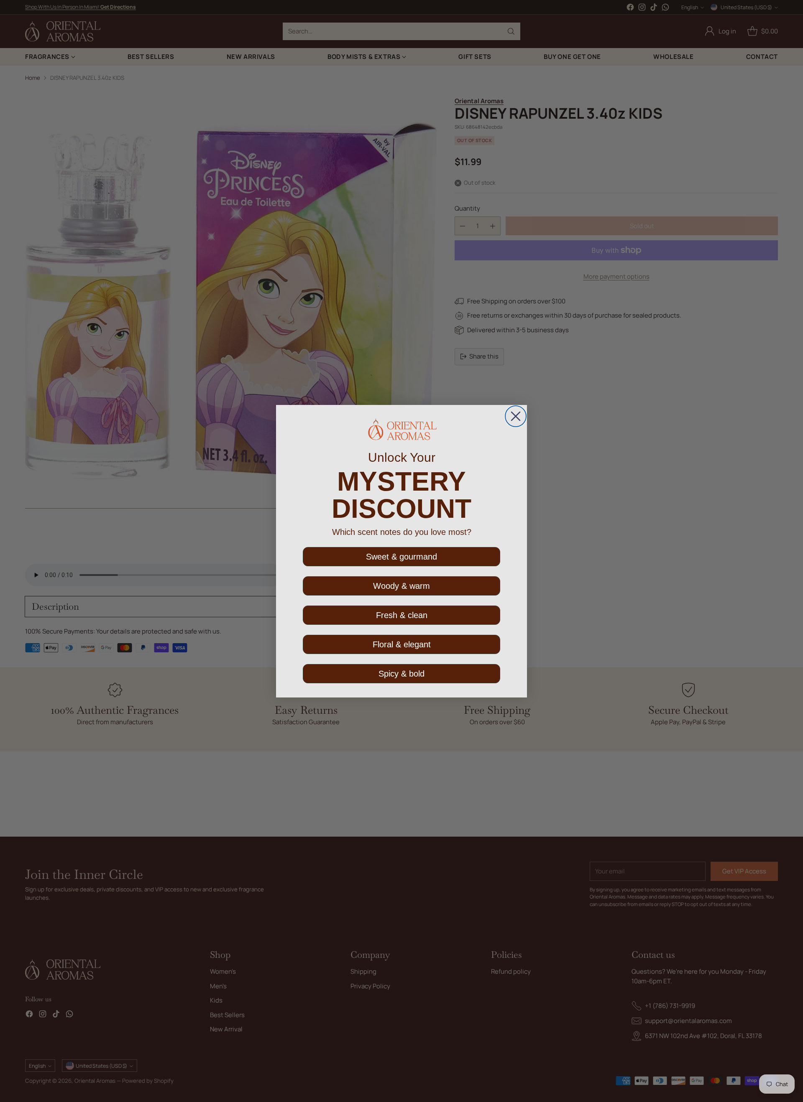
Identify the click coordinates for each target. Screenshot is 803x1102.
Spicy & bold (401, 673)
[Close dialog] (515, 416)
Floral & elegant (402, 644)
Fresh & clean (401, 615)
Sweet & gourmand (401, 556)
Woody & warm (401, 585)
